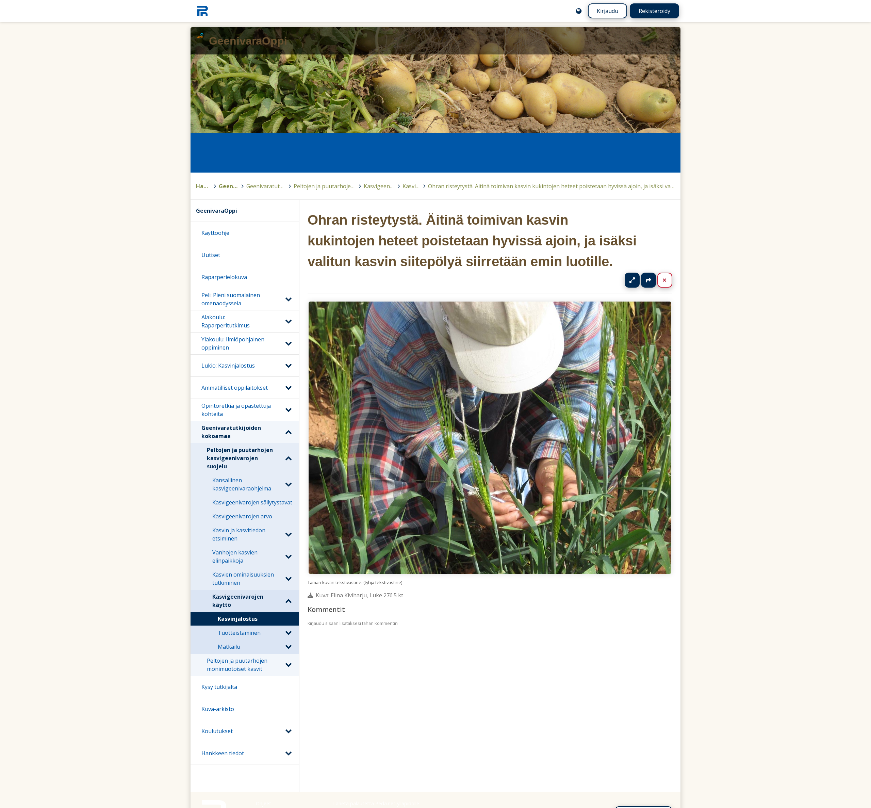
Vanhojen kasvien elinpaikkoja (235, 556)
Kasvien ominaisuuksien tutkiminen (243, 578)
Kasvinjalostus (411, 186)
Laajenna (639, 280)
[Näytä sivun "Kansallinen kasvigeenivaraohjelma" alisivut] (288, 484)
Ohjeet (263, 803)
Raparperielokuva (224, 277)
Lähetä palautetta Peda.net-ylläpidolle (376, 803)
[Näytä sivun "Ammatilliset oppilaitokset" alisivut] (288, 388)
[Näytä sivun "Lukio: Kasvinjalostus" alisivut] (288, 365)
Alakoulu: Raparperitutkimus (225, 321)
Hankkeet (203, 186)
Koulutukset (217, 731)
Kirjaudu (607, 11)
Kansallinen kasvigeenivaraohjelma (241, 484)
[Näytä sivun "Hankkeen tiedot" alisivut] (288, 753)
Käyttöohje (215, 233)
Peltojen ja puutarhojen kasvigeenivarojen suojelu (325, 186)
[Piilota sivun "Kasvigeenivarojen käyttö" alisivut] (288, 601)
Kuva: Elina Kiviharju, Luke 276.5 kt (359, 595)
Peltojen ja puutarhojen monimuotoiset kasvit (237, 665)
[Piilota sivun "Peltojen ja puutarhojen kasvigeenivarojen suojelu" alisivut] (288, 458)
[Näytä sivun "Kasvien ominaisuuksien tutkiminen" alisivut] (288, 578)
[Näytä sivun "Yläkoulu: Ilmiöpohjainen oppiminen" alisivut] (288, 343)
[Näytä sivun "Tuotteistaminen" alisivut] (288, 633)
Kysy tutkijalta (219, 687)
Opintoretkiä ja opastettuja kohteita (236, 410)
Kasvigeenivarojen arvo (242, 516)
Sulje (670, 280)
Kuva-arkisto (217, 709)
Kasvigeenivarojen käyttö (379, 186)
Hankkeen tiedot (222, 753)
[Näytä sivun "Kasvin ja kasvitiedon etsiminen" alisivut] (288, 534)
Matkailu (229, 646)
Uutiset (210, 255)
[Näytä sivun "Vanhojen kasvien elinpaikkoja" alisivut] (288, 556)
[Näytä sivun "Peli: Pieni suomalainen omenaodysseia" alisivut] (288, 299)
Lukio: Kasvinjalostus (228, 365)
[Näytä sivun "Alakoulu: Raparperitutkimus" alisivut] (288, 321)
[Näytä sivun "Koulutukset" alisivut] (288, 731)
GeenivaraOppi (229, 186)
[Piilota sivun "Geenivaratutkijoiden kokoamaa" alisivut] (288, 432)
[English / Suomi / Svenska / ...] (578, 10)
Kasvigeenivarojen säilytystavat (252, 502)
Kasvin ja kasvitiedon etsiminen (238, 534)
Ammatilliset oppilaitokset (234, 387)
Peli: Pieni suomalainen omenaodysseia (230, 299)
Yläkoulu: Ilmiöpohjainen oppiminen (232, 343)
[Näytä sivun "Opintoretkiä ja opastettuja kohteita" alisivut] (288, 410)
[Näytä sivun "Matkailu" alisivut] (288, 646)
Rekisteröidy (654, 11)
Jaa (648, 280)
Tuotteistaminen (239, 632)
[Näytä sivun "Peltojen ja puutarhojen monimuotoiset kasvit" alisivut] (288, 665)
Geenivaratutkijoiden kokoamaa (266, 186)
